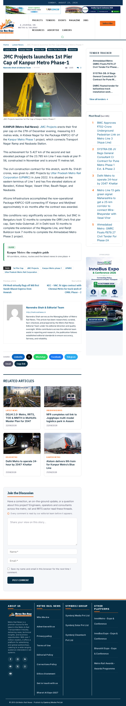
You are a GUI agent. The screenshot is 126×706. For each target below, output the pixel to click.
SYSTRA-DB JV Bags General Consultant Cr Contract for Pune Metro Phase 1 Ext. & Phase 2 (108, 158)
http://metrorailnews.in (36, 312)
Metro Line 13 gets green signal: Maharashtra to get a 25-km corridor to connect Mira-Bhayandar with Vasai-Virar (108, 204)
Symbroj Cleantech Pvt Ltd (75, 637)
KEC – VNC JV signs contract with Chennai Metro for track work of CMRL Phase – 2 (64, 289)
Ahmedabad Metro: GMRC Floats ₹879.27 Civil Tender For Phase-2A (107, 232)
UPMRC (25, 177)
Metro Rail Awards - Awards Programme (104, 666)
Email (8, 363)
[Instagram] (17, 659)
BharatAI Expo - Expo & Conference (105, 651)
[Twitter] (108, 2)
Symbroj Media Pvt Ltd (77, 615)
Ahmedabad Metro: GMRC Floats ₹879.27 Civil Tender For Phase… (106, 63)
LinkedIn (18, 357)
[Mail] (10, 666)
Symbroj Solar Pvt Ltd (76, 625)
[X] (17, 666)
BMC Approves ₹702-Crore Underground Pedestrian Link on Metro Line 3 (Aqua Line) (108, 132)
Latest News (17, 45)
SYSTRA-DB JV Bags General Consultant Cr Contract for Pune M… (104, 76)
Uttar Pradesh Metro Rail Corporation (21, 272)
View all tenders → (98, 99)
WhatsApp (40, 357)
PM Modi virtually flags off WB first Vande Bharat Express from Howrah (21, 289)
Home (6, 45)
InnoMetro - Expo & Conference (104, 621)
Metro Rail (39, 50)
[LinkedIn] (103, 2)
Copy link (21, 363)
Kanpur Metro (25, 50)
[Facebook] (118, 2)
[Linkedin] (24, 659)
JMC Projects (48, 126)
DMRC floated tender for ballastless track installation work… (105, 88)
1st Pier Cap (18, 268)
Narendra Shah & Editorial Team (17, 68)
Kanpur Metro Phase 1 (21, 139)
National (72, 50)
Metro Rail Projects (56, 50)
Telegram (71, 357)
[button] (62, 37)
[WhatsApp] (24, 666)
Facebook (56, 357)
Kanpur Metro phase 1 (52, 268)
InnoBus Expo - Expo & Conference (106, 636)
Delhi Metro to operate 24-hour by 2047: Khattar (107, 179)
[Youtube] (113, 2)
